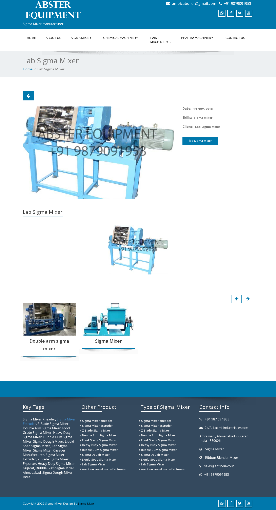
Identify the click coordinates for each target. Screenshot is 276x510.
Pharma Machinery (197, 38)
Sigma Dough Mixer (96, 455)
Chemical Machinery (121, 38)
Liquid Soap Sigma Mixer (99, 459)
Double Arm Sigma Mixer (99, 435)
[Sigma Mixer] (79, 10)
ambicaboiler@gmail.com (194, 3)
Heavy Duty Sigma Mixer (99, 445)
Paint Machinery (160, 40)
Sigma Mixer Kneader (97, 421)
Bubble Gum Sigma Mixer (100, 450)
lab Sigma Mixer (200, 141)
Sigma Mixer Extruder (97, 426)
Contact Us (235, 38)
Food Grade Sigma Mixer (99, 440)
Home (31, 38)
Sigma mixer (81, 38)
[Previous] (28, 95)
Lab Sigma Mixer (93, 464)
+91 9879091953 (237, 3)
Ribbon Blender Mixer (221, 457)
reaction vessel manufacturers (103, 469)
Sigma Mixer (108, 341)
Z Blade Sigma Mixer (96, 430)
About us (53, 38)
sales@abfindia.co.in (219, 466)
